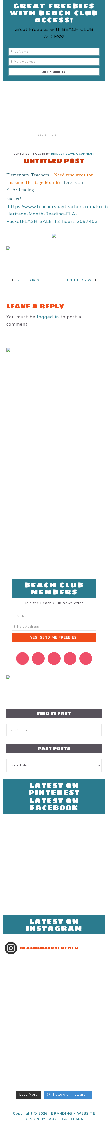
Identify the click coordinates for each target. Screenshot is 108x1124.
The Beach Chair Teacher (50, 116)
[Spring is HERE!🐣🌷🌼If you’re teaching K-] (54, 1066)
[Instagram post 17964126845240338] (54, 1059)
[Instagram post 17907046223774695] (54, 968)
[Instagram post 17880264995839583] (54, 1052)
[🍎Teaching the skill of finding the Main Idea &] (54, 1000)
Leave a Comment (80, 154)
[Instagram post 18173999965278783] (54, 1078)
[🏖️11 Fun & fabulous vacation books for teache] (54, 974)
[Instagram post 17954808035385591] (54, 1026)
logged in (48, 317)
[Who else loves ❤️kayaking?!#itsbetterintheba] (54, 1007)
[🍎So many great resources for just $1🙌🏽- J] (54, 1040)
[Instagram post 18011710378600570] (54, 1085)
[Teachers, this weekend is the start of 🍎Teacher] (54, 994)
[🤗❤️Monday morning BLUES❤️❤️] (54, 962)
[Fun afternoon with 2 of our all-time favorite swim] (54, 988)
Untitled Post (28, 280)
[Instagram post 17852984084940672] (54, 1014)
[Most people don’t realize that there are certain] (54, 1020)
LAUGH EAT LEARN (65, 1119)
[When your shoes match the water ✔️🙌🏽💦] (54, 1033)
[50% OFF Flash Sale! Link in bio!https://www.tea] (54, 981)
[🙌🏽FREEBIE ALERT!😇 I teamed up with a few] (54, 1072)
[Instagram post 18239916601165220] (54, 1046)
